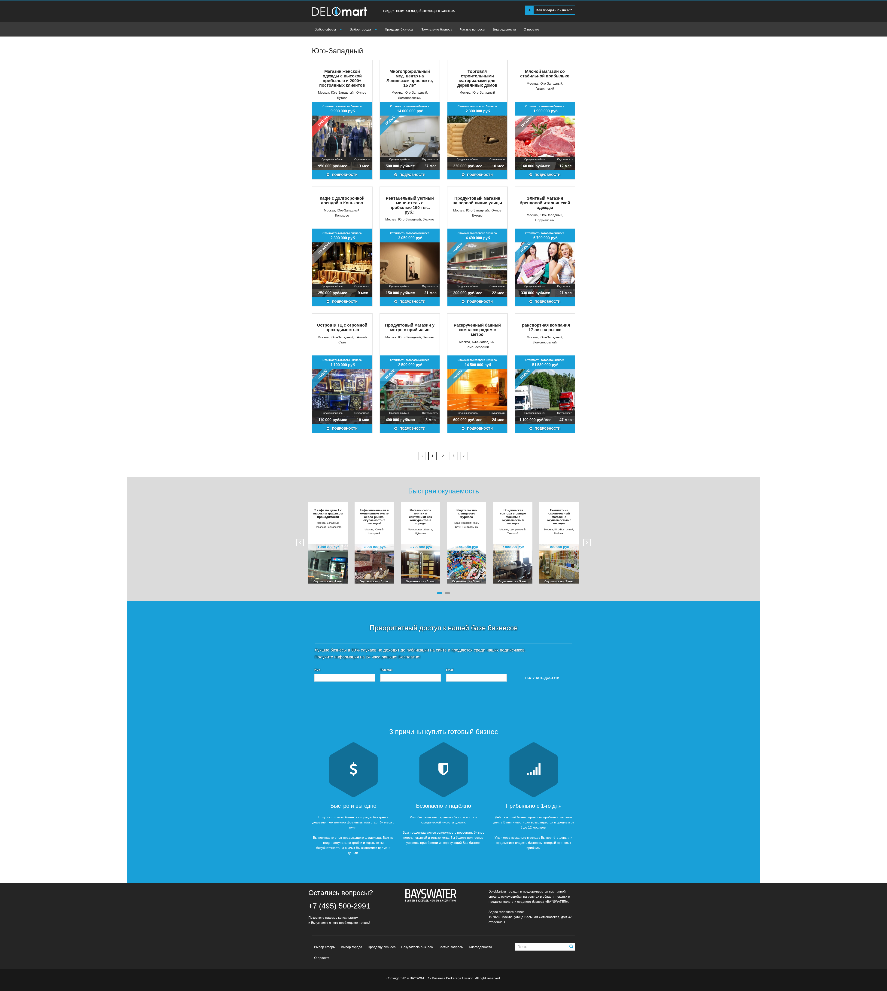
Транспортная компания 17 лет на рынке (545, 327)
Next (587, 542)
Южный (379, 529)
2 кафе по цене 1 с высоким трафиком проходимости (328, 513)
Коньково (342, 215)
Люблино (559, 533)
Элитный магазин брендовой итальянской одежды (545, 203)
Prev (300, 542)
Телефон (386, 670)
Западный (333, 522)
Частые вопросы (472, 29)
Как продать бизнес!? (554, 10)
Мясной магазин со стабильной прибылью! (544, 73)
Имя (317, 670)
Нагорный (374, 533)
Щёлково (420, 533)
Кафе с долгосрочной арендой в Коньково (342, 200)
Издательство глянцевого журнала (466, 513)
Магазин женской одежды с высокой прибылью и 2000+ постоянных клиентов (342, 78)
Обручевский (545, 220)
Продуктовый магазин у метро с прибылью (409, 327)
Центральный (470, 527)
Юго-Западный (342, 92)
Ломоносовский (410, 98)
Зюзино (428, 219)
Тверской (512, 533)
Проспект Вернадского (328, 527)
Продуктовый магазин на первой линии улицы (477, 200)
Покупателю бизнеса (436, 29)
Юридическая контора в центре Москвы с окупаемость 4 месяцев (513, 516)
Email (449, 670)
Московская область (420, 529)
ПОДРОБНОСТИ (344, 175)
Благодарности (504, 29)
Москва (323, 92)
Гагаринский (544, 88)
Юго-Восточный (563, 529)
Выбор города (360, 29)
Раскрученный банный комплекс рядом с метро (477, 330)
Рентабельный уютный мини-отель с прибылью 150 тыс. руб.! (410, 205)
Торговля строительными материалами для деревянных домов (477, 78)
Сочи (458, 527)
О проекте (531, 29)
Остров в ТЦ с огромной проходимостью (342, 327)
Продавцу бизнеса (399, 29)
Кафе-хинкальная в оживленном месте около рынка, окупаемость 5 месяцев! (374, 516)
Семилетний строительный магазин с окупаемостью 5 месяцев (559, 516)
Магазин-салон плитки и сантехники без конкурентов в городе (420, 516)
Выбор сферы (325, 29)
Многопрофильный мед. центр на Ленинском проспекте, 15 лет (409, 78)
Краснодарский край (466, 522)
